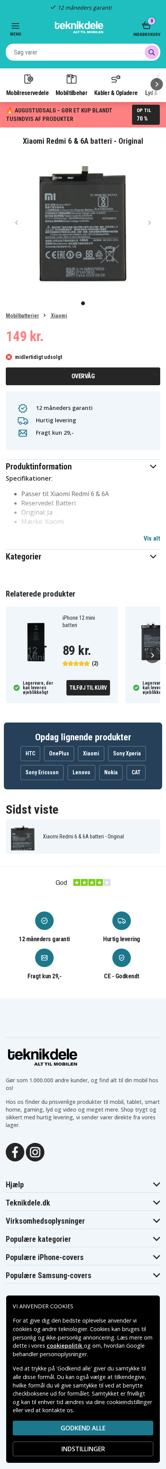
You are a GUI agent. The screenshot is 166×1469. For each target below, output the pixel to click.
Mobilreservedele (27, 92)
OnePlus (59, 753)
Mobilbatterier (22, 316)
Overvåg (83, 376)
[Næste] (157, 84)
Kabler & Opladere (115, 92)
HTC (30, 753)
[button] (83, 466)
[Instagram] (35, 1151)
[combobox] (83, 52)
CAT (136, 772)
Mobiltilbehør (71, 92)
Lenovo (81, 772)
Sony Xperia (127, 753)
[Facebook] (15, 1151)
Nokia (111, 772)
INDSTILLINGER (83, 1449)
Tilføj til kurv (88, 688)
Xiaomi (58, 316)
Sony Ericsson (42, 772)
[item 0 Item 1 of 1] (83, 222)
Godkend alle (83, 1428)
